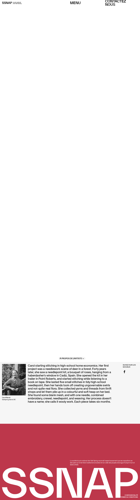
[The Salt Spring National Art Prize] (12, 3)
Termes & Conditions (129, 497)
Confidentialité (131, 495)
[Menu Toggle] (75, 3)
